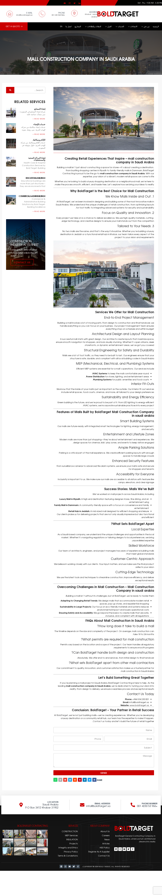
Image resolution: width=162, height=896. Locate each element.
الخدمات (121, 26)
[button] (94, 780)
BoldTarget (62, 715)
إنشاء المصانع (39, 108)
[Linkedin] (79, 3)
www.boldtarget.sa (139, 705)
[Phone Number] (133, 805)
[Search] (10, 90)
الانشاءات (133, 26)
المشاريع (78, 26)
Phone (61, 12)
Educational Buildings (35, 177)
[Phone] (42, 14)
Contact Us (22, 262)
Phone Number (149, 803)
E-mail (29, 12)
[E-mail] (9, 14)
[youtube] (65, 3)
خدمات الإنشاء (39, 124)
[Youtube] (124, 849)
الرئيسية (156, 26)
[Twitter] (75, 3)
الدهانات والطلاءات (94, 26)
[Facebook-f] (132, 849)
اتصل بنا (69, 26)
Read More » (39, 119)
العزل (109, 26)
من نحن (147, 26)
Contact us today (102, 721)
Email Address (102, 803)
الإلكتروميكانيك (39, 139)
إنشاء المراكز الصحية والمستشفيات (36, 158)
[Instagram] (70, 3)
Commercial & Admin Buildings (32, 196)
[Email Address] (82, 805)
